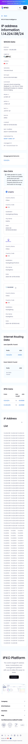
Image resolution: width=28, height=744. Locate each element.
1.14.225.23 (21, 548)
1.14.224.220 (7, 501)
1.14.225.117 (7, 628)
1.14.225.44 (21, 565)
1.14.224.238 (7, 516)
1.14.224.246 (21, 521)
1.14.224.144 (21, 436)
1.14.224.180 (21, 466)
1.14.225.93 (7, 608)
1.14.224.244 (7, 521)
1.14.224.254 (14, 528)
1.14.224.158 (14, 448)
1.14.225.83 (21, 598)
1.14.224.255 (21, 528)
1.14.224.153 (21, 443)
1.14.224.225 (21, 503)
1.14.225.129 (7, 638)
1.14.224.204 (21, 486)
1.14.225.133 (14, 640)
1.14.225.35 (21, 558)
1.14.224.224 (14, 503)
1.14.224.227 (14, 506)
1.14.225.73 (14, 590)
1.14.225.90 (7, 605)
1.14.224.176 (14, 463)
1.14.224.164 (14, 453)
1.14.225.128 (21, 635)
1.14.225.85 (14, 600)
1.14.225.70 (14, 588)
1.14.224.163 (7, 453)
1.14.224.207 (21, 488)
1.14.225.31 (13, 555)
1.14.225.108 (7, 620)
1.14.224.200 (14, 483)
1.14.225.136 (14, 643)
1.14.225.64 (14, 583)
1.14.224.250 (7, 526)
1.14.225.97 (14, 610)
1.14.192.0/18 (7, 405)
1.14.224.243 (21, 518)
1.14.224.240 (21, 516)
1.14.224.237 (21, 513)
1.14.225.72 (7, 590)
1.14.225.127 (14, 635)
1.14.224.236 (14, 513)
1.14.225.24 (7, 550)
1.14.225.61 (13, 580)
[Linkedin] (8, 735)
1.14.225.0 (6, 531)
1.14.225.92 (21, 605)
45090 (20, 355)
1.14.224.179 (14, 466)
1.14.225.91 (13, 605)
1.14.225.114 (7, 625)
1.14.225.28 (14, 553)
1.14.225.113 (21, 623)
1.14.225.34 (14, 558)
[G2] (18, 735)
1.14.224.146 (14, 438)
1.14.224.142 (7, 436)
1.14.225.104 (21, 615)
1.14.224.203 (14, 486)
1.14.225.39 (7, 563)
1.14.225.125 (21, 633)
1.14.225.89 (21, 603)
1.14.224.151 (7, 443)
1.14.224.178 (7, 466)
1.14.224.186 (21, 471)
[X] (5, 735)
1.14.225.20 (21, 546)
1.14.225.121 (14, 630)
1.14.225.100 (14, 613)
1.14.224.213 (21, 493)
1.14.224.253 (7, 528)
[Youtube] (2, 735)
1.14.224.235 (7, 513)
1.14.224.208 (7, 491)
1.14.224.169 (7, 458)
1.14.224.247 (7, 523)
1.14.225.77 (21, 593)
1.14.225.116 (21, 625)
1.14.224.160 (7, 451)
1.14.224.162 (21, 451)
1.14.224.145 (7, 438)
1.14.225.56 (21, 575)
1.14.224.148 (7, 441)
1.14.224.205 (7, 488)
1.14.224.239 (14, 516)
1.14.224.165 (21, 453)
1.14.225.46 (14, 568)
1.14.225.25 (14, 550)
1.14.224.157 (7, 448)
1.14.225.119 (21, 628)
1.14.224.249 (21, 523)
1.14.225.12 (6, 541)
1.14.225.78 (7, 595)
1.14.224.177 (21, 463)
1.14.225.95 (21, 608)
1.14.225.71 (20, 588)
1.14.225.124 (14, 633)
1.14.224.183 (21, 468)
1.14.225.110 (21, 620)
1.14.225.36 (7, 560)
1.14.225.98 (21, 610)
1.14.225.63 (7, 583)
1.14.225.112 (14, 623)
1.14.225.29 (21, 553)
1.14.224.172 (7, 461)
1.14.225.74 (21, 590)
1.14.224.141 (21, 433)
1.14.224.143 (14, 436)
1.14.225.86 (21, 600)
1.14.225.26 (21, 550)
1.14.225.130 (14, 638)
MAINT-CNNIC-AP (9, 139)
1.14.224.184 (7, 471)
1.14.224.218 (14, 498)
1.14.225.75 (7, 593)
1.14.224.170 (14, 458)
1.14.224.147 (21, 438)
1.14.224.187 (7, 473)
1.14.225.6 (6, 536)
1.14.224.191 (14, 476)
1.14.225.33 (7, 558)
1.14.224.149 (14, 441)
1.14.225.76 (14, 593)
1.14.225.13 (13, 541)
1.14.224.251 (14, 526)
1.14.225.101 (21, 613)
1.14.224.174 (21, 461)
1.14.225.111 (6, 623)
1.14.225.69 (7, 588)
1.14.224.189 (21, 473)
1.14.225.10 (13, 538)
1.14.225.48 (7, 570)
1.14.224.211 (7, 493)
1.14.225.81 (6, 598)
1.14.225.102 (7, 615)
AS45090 (22, 400)
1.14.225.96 (7, 610)
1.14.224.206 (14, 488)
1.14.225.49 (14, 570)
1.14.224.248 (14, 523)
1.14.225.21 (6, 548)
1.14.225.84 (7, 600)
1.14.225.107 (21, 618)
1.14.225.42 (7, 565)
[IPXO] (5, 7)
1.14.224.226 (7, 506)
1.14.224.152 (14, 443)
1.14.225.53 (21, 573)
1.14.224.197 (14, 481)
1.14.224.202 (7, 486)
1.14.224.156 (21, 446)
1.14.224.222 (21, 501)
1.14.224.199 (7, 483)
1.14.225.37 (14, 560)
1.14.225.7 (13, 536)
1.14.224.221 (14, 501)
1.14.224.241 (7, 518)
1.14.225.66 (7, 585)
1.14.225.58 (14, 578)
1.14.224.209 (14, 491)
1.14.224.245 (14, 521)
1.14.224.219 (21, 498)
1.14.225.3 (6, 533)
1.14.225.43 (14, 565)
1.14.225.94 (14, 608)
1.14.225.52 (14, 573)
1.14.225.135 (7, 643)
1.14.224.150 (21, 441)
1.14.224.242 (14, 518)
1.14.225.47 (21, 568)
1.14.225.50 (21, 570)
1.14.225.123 (7, 633)
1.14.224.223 (7, 503)
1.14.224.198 (21, 481)
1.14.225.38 (21, 560)
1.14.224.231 (21, 508)
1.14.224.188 (14, 473)
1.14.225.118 (14, 628)
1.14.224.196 (7, 481)
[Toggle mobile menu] (25, 7)
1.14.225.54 (7, 575)
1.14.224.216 (21, 496)
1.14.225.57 (7, 578)
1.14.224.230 (14, 508)
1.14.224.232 (7, 511)
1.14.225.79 (14, 595)
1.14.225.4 (13, 533)
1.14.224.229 (7, 508)
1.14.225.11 (20, 538)
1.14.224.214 (7, 496)
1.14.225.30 (7, 555)
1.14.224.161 (14, 451)
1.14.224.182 (14, 468)
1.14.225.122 (21, 630)
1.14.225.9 (6, 538)
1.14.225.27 (7, 553)
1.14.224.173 (14, 461)
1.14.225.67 (14, 585)
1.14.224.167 (14, 456)
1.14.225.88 (14, 603)
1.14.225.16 (13, 543)
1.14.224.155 (14, 446)
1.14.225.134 (21, 640)
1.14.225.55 (14, 575)
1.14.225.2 (20, 531)
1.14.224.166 (7, 456)
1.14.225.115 (14, 625)
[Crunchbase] (15, 735)
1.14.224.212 (14, 493)
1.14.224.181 (7, 468)
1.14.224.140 (14, 433)
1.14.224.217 (7, 498)
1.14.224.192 (21, 476)
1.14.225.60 (7, 580)
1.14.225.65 (21, 583)
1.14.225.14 (21, 541)
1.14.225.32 (21, 555)
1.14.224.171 (21, 458)
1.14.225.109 (14, 620)
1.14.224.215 (14, 496)
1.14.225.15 (6, 543)
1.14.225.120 (7, 630)
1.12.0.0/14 (6, 160)
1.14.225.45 (7, 568)
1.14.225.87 (7, 603)
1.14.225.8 (20, 536)
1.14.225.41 (21, 563)
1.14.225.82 (14, 598)
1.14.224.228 (21, 506)
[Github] (11, 735)
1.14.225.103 (14, 615)
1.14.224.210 (21, 491)
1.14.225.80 (21, 595)
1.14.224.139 (7, 433)
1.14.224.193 (7, 478)
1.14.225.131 (21, 638)
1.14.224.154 (7, 446)
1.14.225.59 (21, 578)
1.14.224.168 (21, 456)
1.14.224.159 (21, 448)
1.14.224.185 (14, 471)
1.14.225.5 (20, 533)
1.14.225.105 (7, 618)
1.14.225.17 (20, 543)
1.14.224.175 (7, 463)
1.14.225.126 (7, 635)
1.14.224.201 (21, 483)
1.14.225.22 (14, 548)
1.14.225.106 (14, 618)
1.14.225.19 (13, 546)
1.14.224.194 (14, 478)
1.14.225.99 (7, 613)
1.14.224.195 (21, 478)
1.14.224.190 (7, 476)
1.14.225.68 (21, 585)
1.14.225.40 (14, 563)
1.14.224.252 (21, 526)
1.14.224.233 (14, 511)
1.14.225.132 (7, 640)
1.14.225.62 (21, 580)
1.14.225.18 (6, 546)
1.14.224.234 (21, 511)
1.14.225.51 (6, 573)
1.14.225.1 (13, 531)
